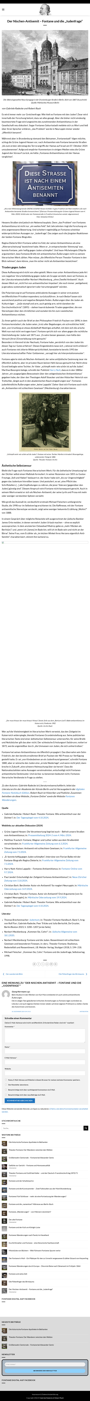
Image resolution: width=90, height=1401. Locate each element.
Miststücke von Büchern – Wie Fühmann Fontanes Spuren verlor (35, 1250)
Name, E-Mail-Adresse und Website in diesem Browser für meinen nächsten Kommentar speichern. (44, 1080)
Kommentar (10, 1027)
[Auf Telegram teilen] (56, 964)
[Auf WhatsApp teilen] (34, 964)
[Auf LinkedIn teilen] (51, 964)
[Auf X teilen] (43, 964)
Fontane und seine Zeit (18, 1274)
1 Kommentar (17, 1168)
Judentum (34, 919)
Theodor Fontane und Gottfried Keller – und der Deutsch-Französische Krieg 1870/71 (43, 1173)
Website (8, 1069)
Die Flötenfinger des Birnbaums (71, 974)
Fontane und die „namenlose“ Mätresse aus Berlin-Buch (31, 1204)
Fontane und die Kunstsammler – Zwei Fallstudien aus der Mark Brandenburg (40, 1188)
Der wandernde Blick (14, 974)
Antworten (84, 1011)
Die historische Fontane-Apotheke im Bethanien (28, 1142)
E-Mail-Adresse (11, 1058)
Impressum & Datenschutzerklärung (45, 1394)
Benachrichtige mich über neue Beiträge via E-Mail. (26, 1095)
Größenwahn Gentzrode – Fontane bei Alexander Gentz (31, 1157)
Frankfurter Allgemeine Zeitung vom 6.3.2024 (45, 843)
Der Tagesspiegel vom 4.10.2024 (32, 817)
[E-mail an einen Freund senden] (47, 964)
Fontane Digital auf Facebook (18, 1299)
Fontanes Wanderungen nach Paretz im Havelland (29, 1235)
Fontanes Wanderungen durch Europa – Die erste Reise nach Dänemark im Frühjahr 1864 (44, 1266)
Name (7, 1047)
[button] (3, 9)
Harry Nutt (55, 370)
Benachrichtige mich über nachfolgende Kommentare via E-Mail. (31, 1090)
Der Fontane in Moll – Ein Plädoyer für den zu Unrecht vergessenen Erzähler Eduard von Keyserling (48, 1258)
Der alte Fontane (15, 1219)
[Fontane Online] (45, 10)
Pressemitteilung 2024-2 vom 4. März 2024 (49, 835)
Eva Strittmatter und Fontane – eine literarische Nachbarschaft (34, 1243)
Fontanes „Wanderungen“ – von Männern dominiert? (30, 1212)
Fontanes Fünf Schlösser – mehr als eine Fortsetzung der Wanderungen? (37, 1196)
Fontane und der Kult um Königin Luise (24, 1227)
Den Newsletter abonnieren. (18, 1085)
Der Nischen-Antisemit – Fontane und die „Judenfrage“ (31, 1289)
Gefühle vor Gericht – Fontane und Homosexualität (29, 1165)
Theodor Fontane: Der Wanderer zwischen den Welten (30, 1150)
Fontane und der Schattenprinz (21, 1181)
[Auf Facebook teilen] (39, 964)
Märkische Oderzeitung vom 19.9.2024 (47, 897)
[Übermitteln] (86, 1128)
